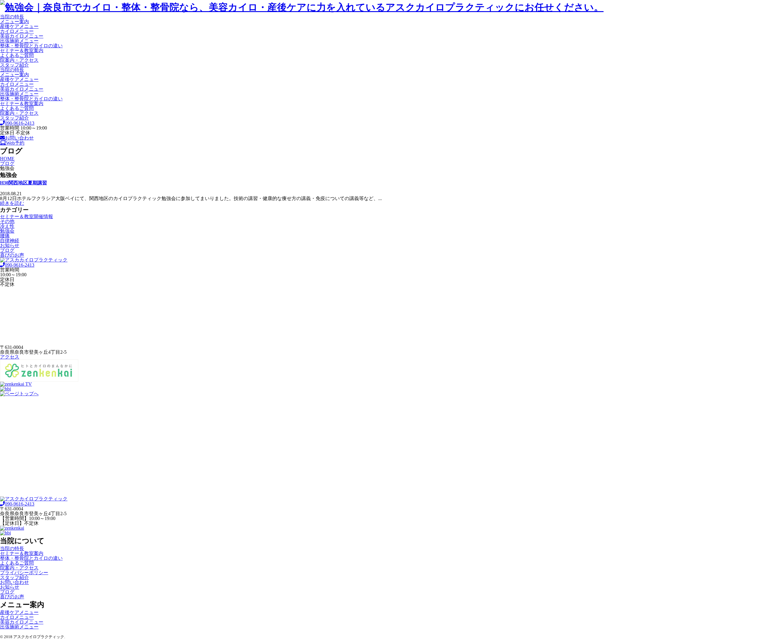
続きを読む (12, 203)
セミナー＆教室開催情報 (26, 216)
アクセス (9, 356)
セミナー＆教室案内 (21, 50)
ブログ (7, 250)
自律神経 (9, 240)
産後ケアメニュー (19, 26)
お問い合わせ (19, 137)
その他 (7, 221)
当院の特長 (12, 16)
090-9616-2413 (19, 123)
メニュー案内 (14, 21)
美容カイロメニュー (21, 36)
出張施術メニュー (19, 40)
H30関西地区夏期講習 (23, 182)
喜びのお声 (12, 255)
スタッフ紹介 (14, 64)
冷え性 (7, 226)
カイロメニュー (17, 31)
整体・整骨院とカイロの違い (31, 45)
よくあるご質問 (17, 55)
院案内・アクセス (19, 60)
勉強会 (7, 230)
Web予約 (15, 143)
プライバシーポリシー (24, 572)
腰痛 (5, 235)
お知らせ (9, 245)
